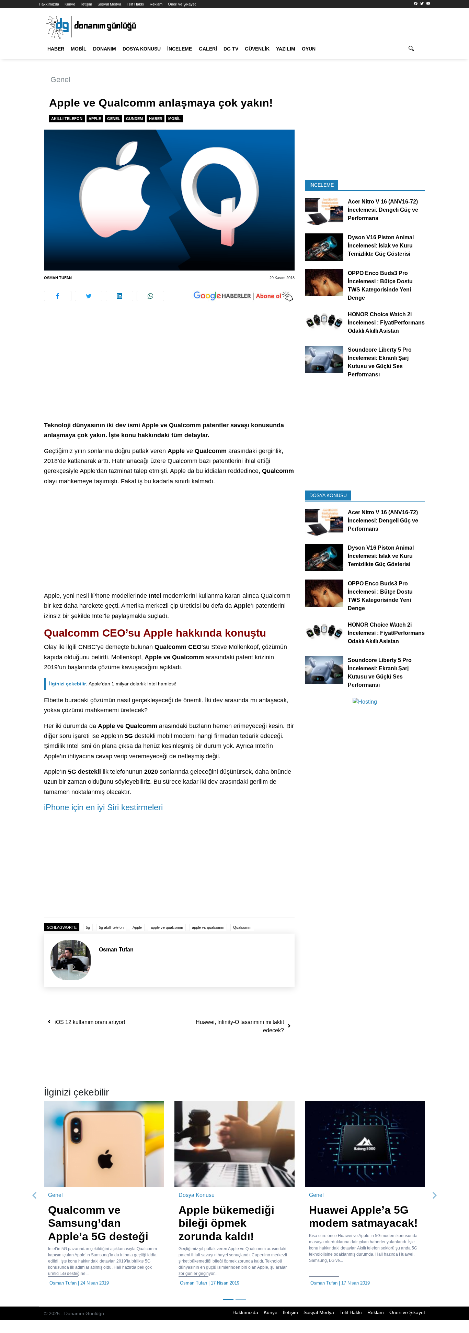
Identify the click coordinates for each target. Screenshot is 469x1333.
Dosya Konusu (142, 49)
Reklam (156, 4)
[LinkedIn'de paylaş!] (119, 296)
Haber (55, 49)
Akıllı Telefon (66, 119)
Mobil (79, 49)
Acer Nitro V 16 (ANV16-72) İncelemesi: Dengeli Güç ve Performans (383, 210)
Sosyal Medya (109, 4)
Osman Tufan (58, 278)
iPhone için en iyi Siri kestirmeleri (103, 807)
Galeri (208, 49)
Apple (95, 119)
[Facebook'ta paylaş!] (57, 296)
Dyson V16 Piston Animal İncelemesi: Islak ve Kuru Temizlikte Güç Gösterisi (381, 245)
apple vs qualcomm (208, 927)
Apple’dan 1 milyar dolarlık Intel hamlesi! (112, 683)
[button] (34, 1195)
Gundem (134, 119)
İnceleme (179, 49)
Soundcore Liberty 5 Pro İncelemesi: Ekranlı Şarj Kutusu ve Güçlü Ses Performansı (380, 362)
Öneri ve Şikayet (182, 4)
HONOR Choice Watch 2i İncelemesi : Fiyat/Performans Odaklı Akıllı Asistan (386, 322)
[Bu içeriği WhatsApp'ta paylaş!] (150, 296)
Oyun (309, 49)
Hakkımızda (49, 4)
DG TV (231, 49)
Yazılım (285, 49)
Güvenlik (257, 49)
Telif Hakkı (135, 4)
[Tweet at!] (88, 296)
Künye (70, 4)
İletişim (86, 4)
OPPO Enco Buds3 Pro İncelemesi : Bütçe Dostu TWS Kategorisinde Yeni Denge (380, 285)
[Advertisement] (169, 369)
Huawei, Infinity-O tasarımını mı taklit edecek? (240, 1026)
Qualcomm (242, 927)
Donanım (104, 49)
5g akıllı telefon (111, 927)
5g (88, 927)
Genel (60, 79)
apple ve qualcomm (167, 927)
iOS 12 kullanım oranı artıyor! (90, 1022)
